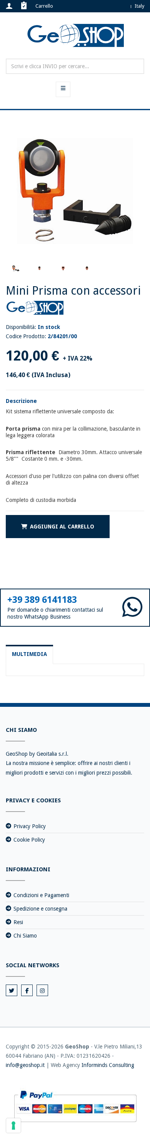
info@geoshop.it (25, 1065)
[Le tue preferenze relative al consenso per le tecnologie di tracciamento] (13, 1125)
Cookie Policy (29, 840)
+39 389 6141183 (42, 599)
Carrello (44, 6)
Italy (139, 6)
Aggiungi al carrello (62, 526)
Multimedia (29, 654)
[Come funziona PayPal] (75, 1106)
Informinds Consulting (108, 1065)
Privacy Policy (29, 826)
